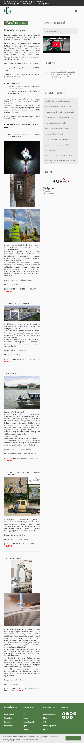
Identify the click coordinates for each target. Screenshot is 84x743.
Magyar (47, 3)
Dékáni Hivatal (50, 150)
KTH (25, 714)
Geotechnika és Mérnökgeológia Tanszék (59, 117)
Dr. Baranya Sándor (23, 449)
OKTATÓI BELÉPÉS (9, 3)
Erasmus (26, 718)
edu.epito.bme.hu (25, 2)
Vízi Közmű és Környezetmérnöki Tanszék (59, 145)
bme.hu (6, 2)
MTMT (44, 722)
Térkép (34, 3)
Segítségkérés (8, 725)
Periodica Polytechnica (49, 725)
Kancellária (7, 722)
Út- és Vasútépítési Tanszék (54, 134)
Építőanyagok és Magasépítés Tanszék (58, 107)
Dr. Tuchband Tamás (24, 280)
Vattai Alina (20, 535)
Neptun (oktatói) (9, 714)
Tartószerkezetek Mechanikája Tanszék (58, 128)
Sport (25, 725)
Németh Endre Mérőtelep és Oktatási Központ (60, 156)
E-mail (17, 3)
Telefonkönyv (25, 3)
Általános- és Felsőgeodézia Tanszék (23, 263)
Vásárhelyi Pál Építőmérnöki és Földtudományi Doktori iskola (60, 161)
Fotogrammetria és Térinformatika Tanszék (59, 112)
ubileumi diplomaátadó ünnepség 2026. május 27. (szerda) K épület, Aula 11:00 (60, 74)
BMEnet (45, 718)
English (40, 3)
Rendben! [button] (73, 738)
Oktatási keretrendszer (49, 714)
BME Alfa (45, 729)
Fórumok (46, 191)
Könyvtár (26, 729)
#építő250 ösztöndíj (51, 31)
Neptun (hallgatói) (29, 722)
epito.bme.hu (14, 2)
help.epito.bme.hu (38, 2)
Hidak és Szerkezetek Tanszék (55, 123)
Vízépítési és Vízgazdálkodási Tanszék (58, 139)
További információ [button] (29, 739)
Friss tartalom (48, 193)
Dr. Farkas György (22, 350)
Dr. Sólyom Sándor (23, 680)
